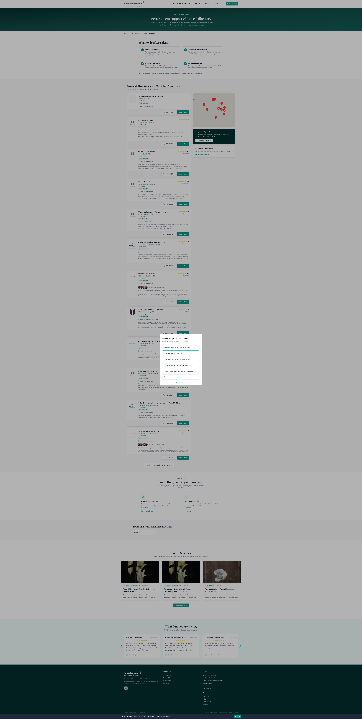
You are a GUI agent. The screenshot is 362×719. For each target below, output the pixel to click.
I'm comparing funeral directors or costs (177, 347)
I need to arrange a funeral (173, 353)
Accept (237, 716)
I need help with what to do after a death (177, 359)
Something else (169, 377)
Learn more (166, 716)
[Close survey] (199, 337)
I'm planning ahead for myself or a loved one (179, 371)
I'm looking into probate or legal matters (177, 365)
